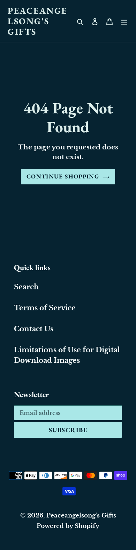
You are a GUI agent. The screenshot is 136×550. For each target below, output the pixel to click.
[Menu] (124, 21)
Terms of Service (45, 308)
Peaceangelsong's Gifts (37, 21)
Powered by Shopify (68, 526)
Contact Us (33, 329)
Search (26, 287)
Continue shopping (63, 176)
